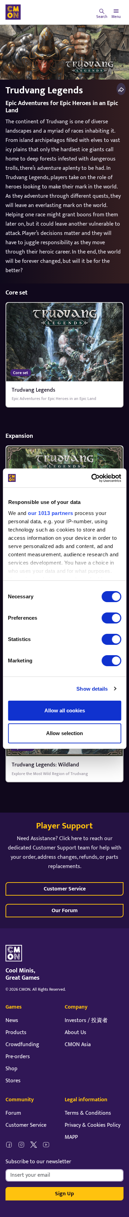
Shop (12, 1068)
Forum (13, 1113)
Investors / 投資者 (86, 1020)
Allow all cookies (64, 710)
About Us (75, 1032)
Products (16, 1032)
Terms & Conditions (88, 1113)
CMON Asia (78, 1044)
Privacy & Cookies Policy (92, 1125)
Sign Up (64, 1193)
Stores (13, 1080)
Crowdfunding (22, 1044)
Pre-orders (18, 1056)
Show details (92, 689)
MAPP (71, 1137)
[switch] (111, 617)
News (12, 1020)
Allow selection (64, 733)
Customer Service (65, 889)
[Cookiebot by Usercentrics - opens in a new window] (92, 478)
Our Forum (65, 910)
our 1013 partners (50, 513)
